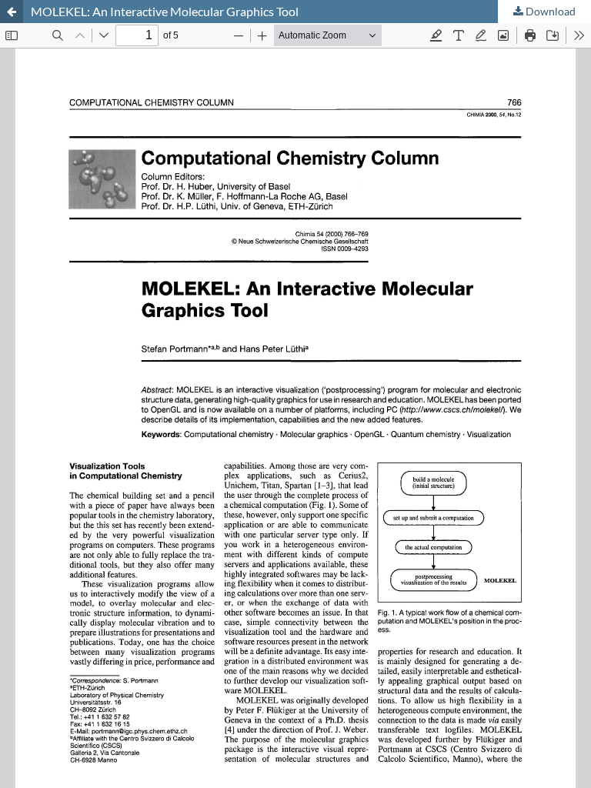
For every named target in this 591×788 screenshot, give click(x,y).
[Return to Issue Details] (11, 11)
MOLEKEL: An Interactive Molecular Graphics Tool (165, 11)
